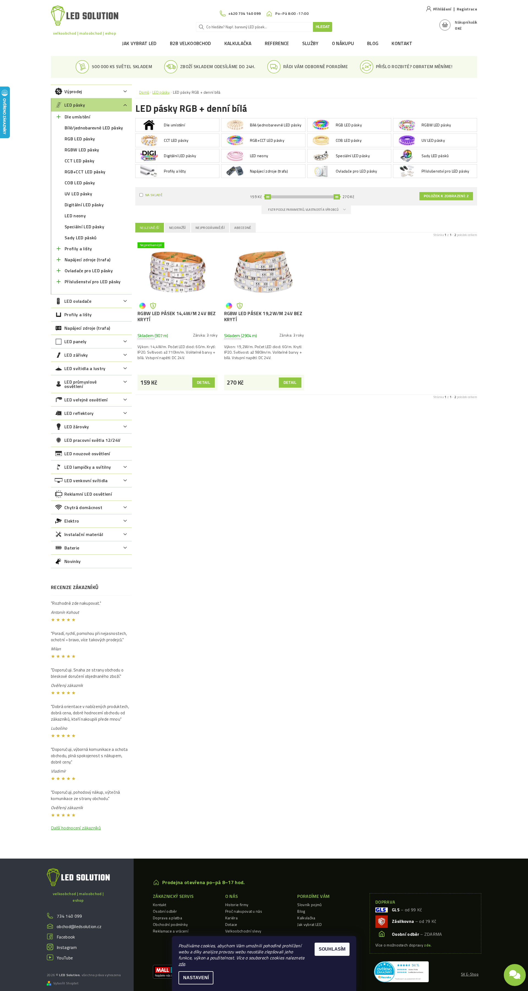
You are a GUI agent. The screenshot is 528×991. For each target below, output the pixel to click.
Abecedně (242, 227)
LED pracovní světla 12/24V (92, 440)
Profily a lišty (78, 248)
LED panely (75, 341)
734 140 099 (69, 916)
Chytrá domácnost (83, 507)
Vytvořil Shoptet (65, 983)
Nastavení (196, 977)
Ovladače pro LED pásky (89, 270)
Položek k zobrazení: (446, 196)
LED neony (75, 215)
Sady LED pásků (81, 237)
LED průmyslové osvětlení (80, 384)
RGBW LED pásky (82, 149)
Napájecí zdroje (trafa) (87, 259)
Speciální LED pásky (84, 226)
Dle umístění (77, 116)
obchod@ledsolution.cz (79, 926)
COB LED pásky (80, 182)
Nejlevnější (150, 227)
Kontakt (402, 43)
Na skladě (154, 195)
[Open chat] (515, 972)
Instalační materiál (83, 534)
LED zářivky (76, 355)
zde (181, 964)
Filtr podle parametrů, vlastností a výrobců (303, 209)
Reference (277, 43)
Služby (310, 43)
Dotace (231, 924)
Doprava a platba (167, 918)
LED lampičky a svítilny (87, 467)
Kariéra (231, 918)
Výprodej (73, 91)
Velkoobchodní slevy (243, 931)
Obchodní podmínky (170, 924)
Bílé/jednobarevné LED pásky (94, 127)
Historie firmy (236, 904)
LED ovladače (77, 301)
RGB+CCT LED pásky (85, 171)
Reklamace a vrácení (170, 931)
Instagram (67, 947)
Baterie (71, 548)
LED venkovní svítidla (86, 480)
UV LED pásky (78, 193)
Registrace (467, 9)
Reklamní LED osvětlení (88, 494)
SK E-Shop (470, 974)
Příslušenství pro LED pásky (93, 281)
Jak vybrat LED (139, 43)
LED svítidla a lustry (85, 368)
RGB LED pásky (80, 138)
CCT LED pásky (79, 160)
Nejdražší (177, 227)
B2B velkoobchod (190, 43)
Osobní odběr (165, 911)
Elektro (71, 521)
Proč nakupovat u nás (243, 911)
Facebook (66, 937)
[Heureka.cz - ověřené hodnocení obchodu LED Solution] (401, 971)
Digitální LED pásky (84, 204)
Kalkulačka (238, 43)
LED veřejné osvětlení (86, 399)
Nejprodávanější (210, 227)
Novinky (72, 561)
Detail (203, 383)
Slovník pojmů (309, 904)
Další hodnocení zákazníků (76, 828)
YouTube (65, 957)
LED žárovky (76, 426)
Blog (372, 43)
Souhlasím (332, 949)
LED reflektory (79, 413)
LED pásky (74, 105)
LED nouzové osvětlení (87, 453)
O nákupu (343, 43)
